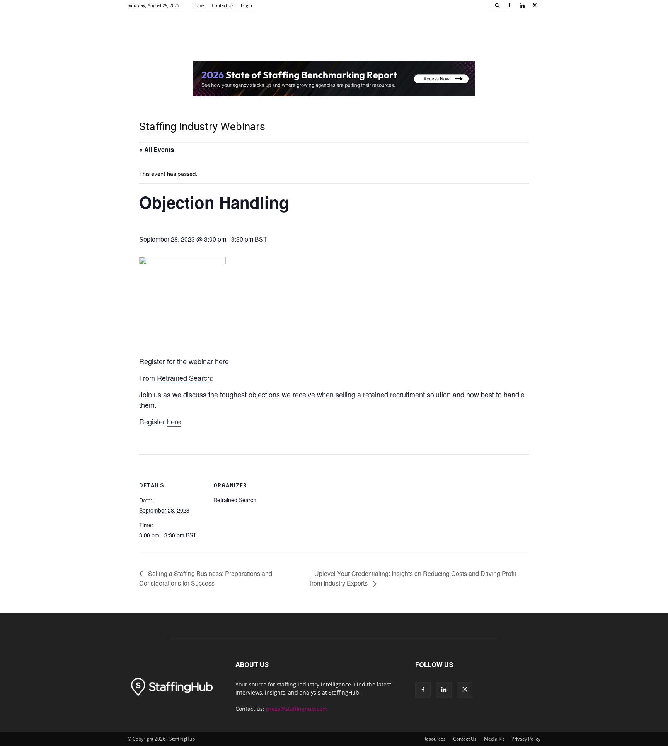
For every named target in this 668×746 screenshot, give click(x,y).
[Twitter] (534, 5)
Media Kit (494, 739)
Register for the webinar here (184, 361)
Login (246, 5)
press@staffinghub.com (296, 708)
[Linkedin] (522, 5)
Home (198, 5)
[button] (497, 5)
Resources (434, 739)
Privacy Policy (525, 739)
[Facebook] (509, 5)
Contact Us (222, 5)
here (174, 421)
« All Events (156, 149)
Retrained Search (184, 378)
